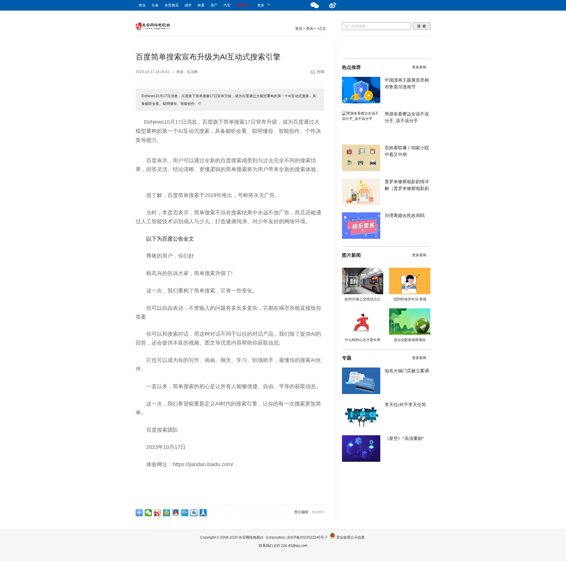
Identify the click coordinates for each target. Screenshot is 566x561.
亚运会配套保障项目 (410, 340)
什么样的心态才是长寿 (362, 340)
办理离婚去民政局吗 (404, 215)
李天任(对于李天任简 (405, 404)
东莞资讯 (171, 5)
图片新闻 (351, 255)
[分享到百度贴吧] (194, 512)
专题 (346, 357)
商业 (142, 5)
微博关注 (333, 5)
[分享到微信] (148, 512)
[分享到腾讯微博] (185, 512)
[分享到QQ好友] (176, 512)
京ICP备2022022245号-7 (307, 537)
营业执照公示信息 (350, 537)
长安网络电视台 (251, 537)
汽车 (227, 5)
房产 (214, 5)
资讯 (298, 29)
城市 (188, 5)
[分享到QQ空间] (166, 512)
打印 (320, 72)
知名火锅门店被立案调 (407, 370)
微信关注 (314, 5)
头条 (155, 5)
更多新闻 (419, 67)
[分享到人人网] (203, 512)
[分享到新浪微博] (157, 512)
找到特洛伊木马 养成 (410, 299)
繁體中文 (243, 5)
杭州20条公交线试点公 (363, 299)
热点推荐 (351, 67)
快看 (201, 5)
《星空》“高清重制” (404, 438)
